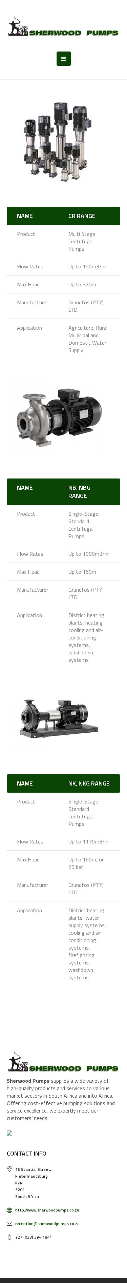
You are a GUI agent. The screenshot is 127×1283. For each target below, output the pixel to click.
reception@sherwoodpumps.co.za (47, 1223)
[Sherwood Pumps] (63, 26)
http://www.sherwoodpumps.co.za (47, 1210)
